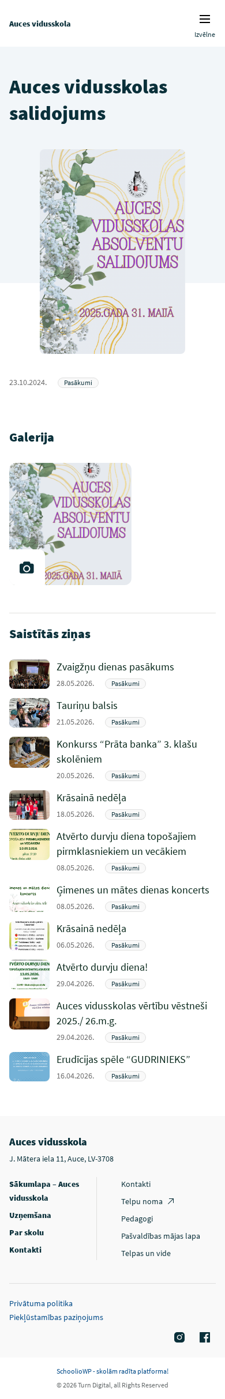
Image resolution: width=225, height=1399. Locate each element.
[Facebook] (203, 1337)
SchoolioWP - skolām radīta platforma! (112, 1371)
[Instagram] (177, 1337)
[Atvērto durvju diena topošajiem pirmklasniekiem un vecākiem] (136, 851)
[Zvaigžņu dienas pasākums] (136, 674)
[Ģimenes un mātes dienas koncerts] (136, 897)
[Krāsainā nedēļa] (136, 805)
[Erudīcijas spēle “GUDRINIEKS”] (136, 1066)
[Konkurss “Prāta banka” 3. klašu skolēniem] (136, 759)
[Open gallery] (27, 567)
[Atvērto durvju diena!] (136, 974)
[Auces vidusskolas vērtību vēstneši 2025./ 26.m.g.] (136, 1020)
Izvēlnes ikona (205, 19)
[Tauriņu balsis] (136, 712)
